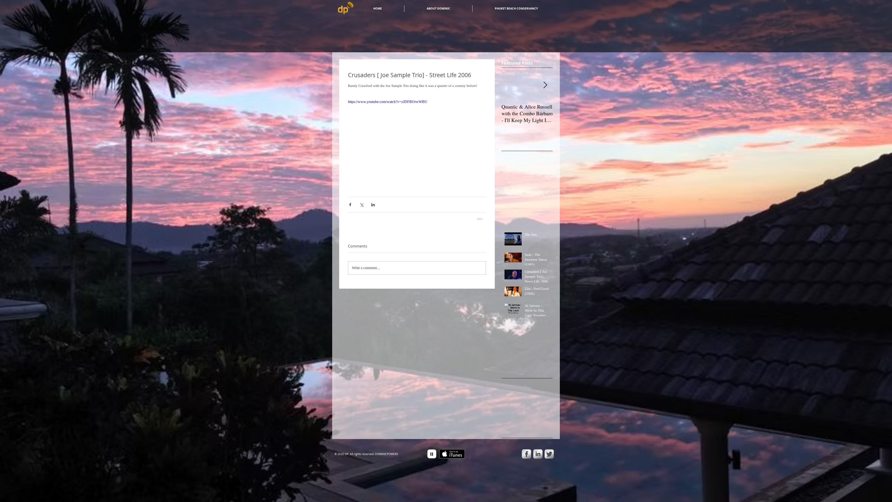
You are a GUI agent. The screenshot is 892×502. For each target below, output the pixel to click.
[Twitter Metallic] (549, 454)
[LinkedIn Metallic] (538, 454)
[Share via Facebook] (350, 204)
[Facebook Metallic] (526, 454)
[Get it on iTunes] (452, 454)
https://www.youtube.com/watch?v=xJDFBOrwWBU (387, 102)
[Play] (431, 453)
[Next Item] (545, 85)
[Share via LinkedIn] (373, 204)
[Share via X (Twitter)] (361, 204)
